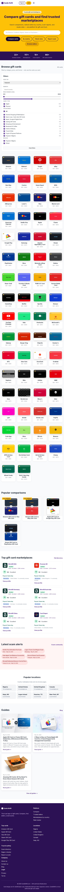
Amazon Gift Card (7, 829)
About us (4, 861)
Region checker (6, 852)
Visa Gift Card (5, 835)
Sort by (6, 79)
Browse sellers (32, 44)
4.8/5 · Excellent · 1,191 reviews (48, 617)
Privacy (3, 873)
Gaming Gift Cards (33, 121)
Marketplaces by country (41, 817)
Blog (61, 710)
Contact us (4, 864)
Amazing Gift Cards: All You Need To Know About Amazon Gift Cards (15, 778)
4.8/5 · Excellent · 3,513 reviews (48, 568)
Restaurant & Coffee (33, 126)
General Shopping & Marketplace (33, 114)
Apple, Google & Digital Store (33, 119)
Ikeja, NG (36, 840)
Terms (3, 876)
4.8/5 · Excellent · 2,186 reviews (16, 568)
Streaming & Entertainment (33, 124)
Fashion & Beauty (33, 128)
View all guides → (32, 793)
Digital (33, 104)
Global (7, 143)
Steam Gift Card (6, 837)
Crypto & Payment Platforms (33, 133)
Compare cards (13, 39)
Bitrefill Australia (45, 589)
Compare (36, 812)
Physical (33, 106)
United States (37, 832)
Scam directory (6, 849)
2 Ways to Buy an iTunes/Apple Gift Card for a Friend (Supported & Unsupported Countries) (46, 739)
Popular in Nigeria (33, 136)
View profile (7, 581)
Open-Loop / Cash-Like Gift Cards (33, 117)
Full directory (58, 558)
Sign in (22, 3)
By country (26, 39)
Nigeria (35, 829)
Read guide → (7, 749)
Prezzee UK (44, 564)
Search (5, 86)
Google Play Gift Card (8, 840)
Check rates (39, 39)
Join (28, 3)
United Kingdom (38, 835)
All (6, 111)
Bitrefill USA (12, 564)
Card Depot (44, 613)
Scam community (57, 644)
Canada (35, 837)
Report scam (52, 39)
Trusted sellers (38, 814)
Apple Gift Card (6, 832)
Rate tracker (37, 820)
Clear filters (32, 148)
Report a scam (6, 855)
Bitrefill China (12, 613)
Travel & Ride (33, 131)
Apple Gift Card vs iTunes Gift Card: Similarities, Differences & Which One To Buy (15, 739)
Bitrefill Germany (14, 589)
